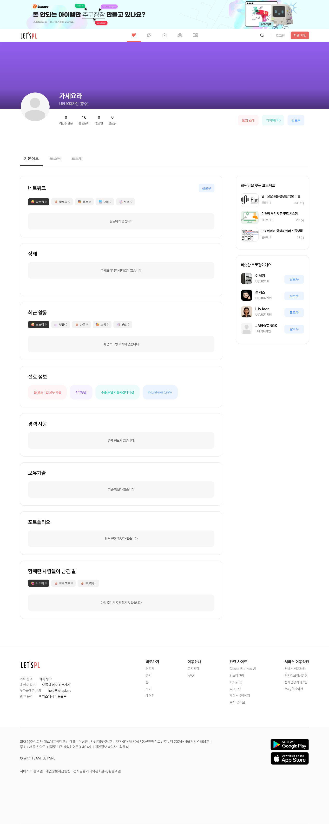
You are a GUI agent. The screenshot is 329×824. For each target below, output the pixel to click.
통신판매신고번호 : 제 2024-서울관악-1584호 (176, 741)
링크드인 (235, 689)
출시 (148, 675)
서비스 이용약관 (295, 669)
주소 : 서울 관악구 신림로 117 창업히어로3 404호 (56, 747)
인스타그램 (237, 675)
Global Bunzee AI (243, 669)
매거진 (150, 696)
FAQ (191, 675)
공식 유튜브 (237, 702)
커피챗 (150, 669)
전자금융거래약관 (296, 682)
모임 (148, 689)
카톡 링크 (45, 679)
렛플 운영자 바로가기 (56, 685)
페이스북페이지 (240, 696)
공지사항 (193, 669)
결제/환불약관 (293, 689)
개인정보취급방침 (296, 675)
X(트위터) (236, 682)
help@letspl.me (60, 691)
